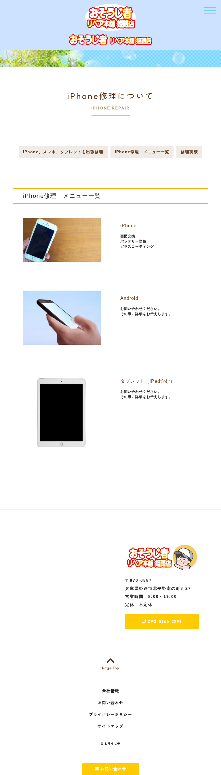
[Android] (62, 341)
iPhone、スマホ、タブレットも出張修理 (63, 151)
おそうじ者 (112, 744)
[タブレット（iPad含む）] (62, 448)
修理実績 (189, 151)
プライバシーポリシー (110, 714)
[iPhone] (62, 258)
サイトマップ (110, 726)
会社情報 (110, 690)
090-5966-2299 (164, 621)
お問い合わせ (112, 769)
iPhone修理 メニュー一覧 (142, 151)
